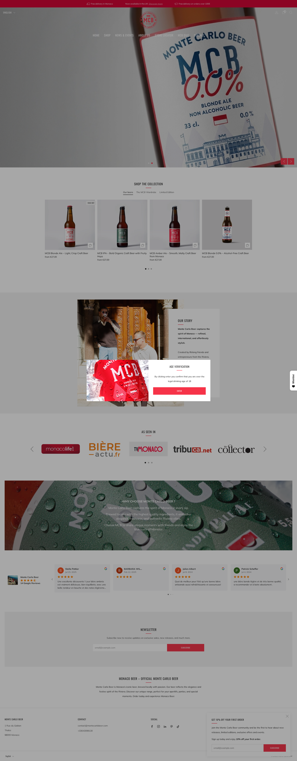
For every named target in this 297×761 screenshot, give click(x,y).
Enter (179, 391)
